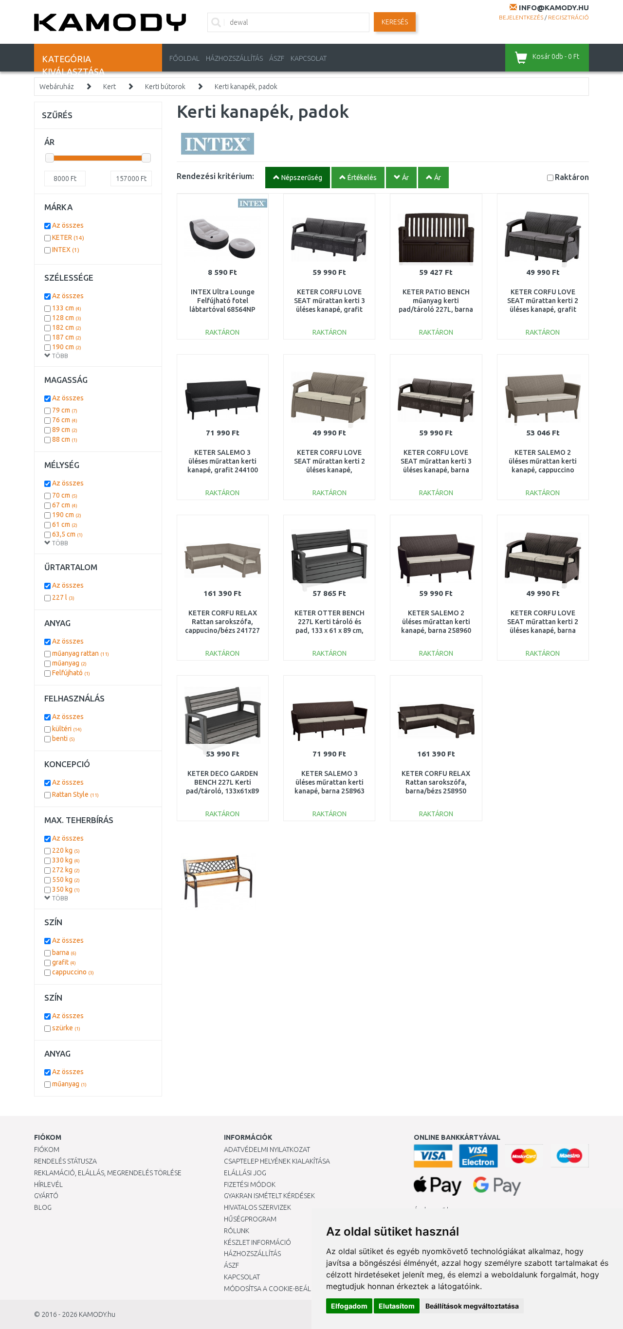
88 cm (64, 439)
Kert (109, 86)
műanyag (69, 663)
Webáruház (56, 86)
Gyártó (46, 1196)
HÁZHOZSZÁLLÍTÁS (234, 58)
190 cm (66, 347)
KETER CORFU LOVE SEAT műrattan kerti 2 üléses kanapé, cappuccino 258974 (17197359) (329, 470)
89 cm (64, 429)
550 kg (66, 879)
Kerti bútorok (165, 86)
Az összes (68, 225)
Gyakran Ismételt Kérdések (269, 1196)
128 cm (66, 318)
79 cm (64, 410)
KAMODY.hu (97, 1314)
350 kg (66, 889)
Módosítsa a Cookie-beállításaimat (285, 1289)
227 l (63, 597)
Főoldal (184, 58)
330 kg (66, 860)
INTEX (65, 249)
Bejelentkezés (521, 17)
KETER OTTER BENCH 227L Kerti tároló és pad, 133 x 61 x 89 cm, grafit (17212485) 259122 (329, 630)
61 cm (64, 524)
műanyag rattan (80, 653)
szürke (66, 1028)
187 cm (66, 337)
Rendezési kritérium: (215, 175)
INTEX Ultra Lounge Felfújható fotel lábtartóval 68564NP (222, 300)
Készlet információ (257, 1242)
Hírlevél (48, 1184)
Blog (43, 1207)
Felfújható (71, 673)
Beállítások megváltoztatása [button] (472, 1306)
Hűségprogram (250, 1219)
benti (63, 738)
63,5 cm (67, 534)
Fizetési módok (249, 1184)
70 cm (64, 495)
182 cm (66, 327)
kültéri (67, 729)
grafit (64, 962)
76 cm (64, 420)
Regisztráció (568, 17)
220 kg (66, 850)
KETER (68, 237)
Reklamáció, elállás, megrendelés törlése (108, 1173)
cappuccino (73, 972)
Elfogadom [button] (349, 1306)
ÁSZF (276, 58)
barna (64, 952)
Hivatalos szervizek (257, 1207)
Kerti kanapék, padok (246, 86)
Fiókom (46, 1149)
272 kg (66, 870)
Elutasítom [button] (397, 1306)
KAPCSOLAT (309, 58)
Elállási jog (245, 1173)
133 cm (66, 308)
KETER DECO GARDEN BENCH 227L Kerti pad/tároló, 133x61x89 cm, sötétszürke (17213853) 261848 (222, 791)
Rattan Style (75, 794)
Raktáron (572, 176)
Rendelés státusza (65, 1161)
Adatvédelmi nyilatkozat (267, 1149)
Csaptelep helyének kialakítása (277, 1161)
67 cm (64, 505)
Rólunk (236, 1231)
